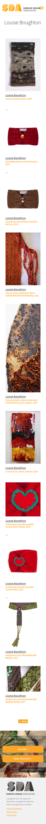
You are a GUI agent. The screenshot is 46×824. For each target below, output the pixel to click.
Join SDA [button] (22, 749)
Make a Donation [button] (22, 758)
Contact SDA (11, 815)
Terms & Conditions (14, 808)
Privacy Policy (12, 812)
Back (24, 721)
